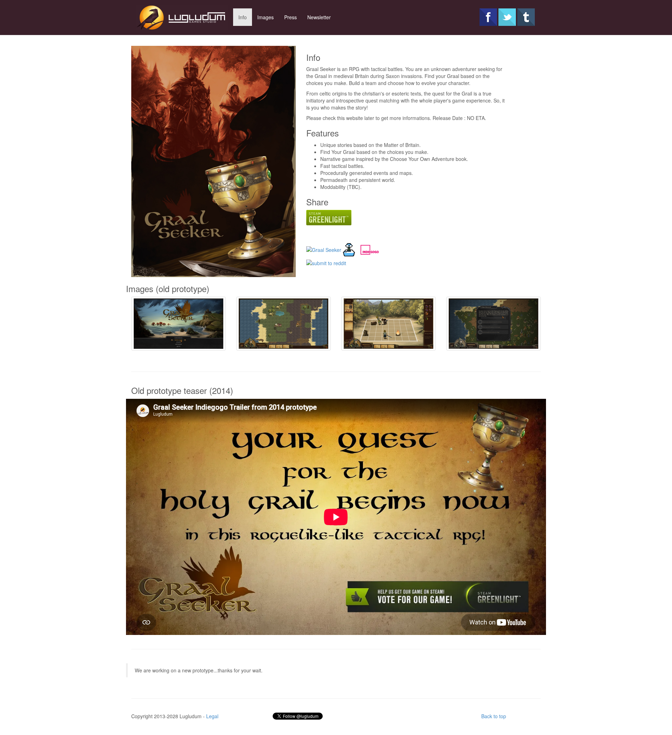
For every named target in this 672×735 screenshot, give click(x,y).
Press (290, 17)
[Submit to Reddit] (326, 262)
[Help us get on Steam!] (328, 216)
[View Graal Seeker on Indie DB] (323, 249)
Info (242, 17)
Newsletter (319, 17)
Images (265, 17)
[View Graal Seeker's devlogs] (349, 249)
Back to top (493, 716)
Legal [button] (212, 716)
